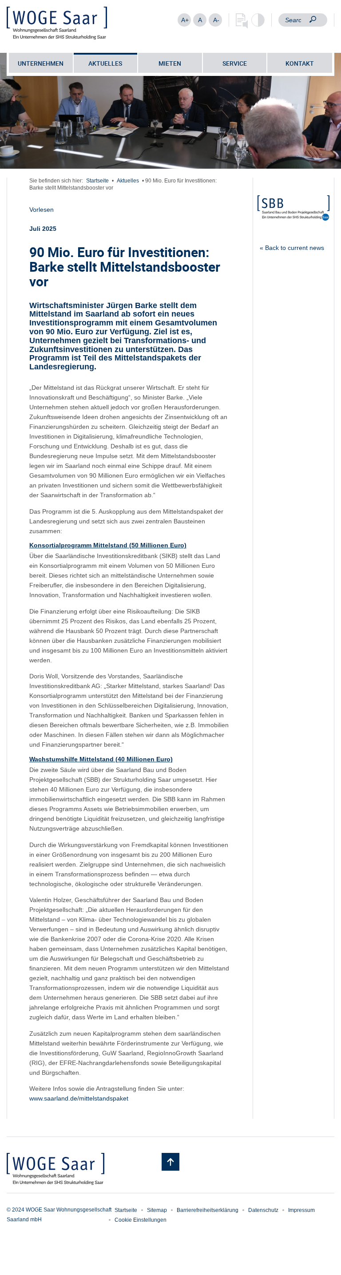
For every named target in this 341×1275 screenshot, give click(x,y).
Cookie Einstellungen (141, 1220)
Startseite (97, 181)
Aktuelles (105, 63)
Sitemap (157, 1210)
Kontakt (299, 63)
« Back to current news (292, 247)
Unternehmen (40, 63)
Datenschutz (263, 1210)
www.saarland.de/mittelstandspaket (78, 1098)
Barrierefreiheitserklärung (207, 1210)
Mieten (170, 63)
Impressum (301, 1210)
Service (234, 63)
